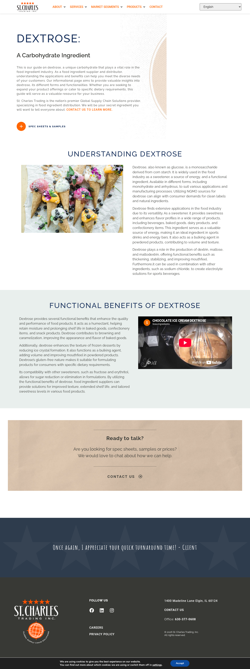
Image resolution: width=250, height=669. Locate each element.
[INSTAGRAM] (111, 610)
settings (157, 665)
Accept (180, 663)
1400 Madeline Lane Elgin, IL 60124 (191, 601)
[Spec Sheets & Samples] (21, 126)
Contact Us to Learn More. (89, 109)
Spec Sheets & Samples (47, 126)
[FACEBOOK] (91, 610)
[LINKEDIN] (101, 610)
